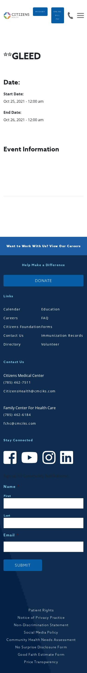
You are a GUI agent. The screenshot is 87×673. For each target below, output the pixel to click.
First (7, 496)
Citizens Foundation (22, 326)
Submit (23, 565)
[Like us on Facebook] (9, 461)
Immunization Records (62, 335)
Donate (43, 280)
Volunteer (50, 344)
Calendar (11, 309)
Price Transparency (41, 662)
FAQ (45, 318)
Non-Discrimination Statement (41, 625)
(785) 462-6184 (17, 414)
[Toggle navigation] (78, 15)
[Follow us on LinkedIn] (66, 461)
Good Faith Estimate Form (41, 654)
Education (50, 309)
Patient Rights (41, 610)
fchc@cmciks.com (19, 423)
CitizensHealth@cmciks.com (29, 391)
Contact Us (13, 335)
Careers (10, 318)
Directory (12, 344)
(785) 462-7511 (17, 382)
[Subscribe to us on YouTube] (29, 461)
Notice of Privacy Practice (41, 618)
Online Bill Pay (57, 15)
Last (7, 515)
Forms (47, 326)
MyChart (40, 12)
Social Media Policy (41, 632)
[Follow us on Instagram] (48, 461)
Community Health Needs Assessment (41, 640)
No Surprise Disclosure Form (41, 647)
